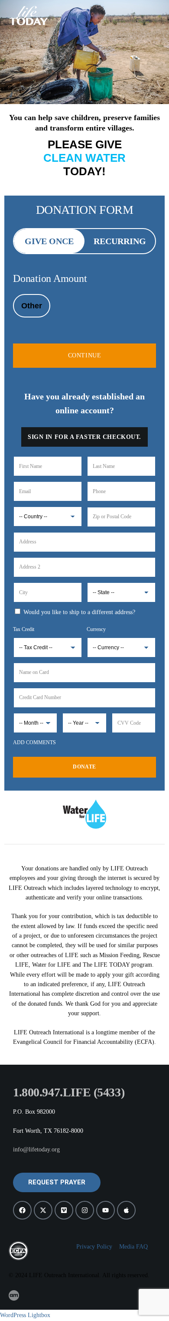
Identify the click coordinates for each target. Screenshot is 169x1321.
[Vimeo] (64, 1210)
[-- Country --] (47, 516)
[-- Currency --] (121, 641)
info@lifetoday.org (36, 1149)
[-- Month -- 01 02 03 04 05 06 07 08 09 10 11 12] (35, 723)
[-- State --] (121, 592)
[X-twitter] (43, 1210)
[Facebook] (22, 1210)
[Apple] (126, 1210)
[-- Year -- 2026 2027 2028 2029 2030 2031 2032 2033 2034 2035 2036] (84, 723)
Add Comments (34, 742)
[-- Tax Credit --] (47, 641)
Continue (84, 355)
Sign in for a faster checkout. (84, 437)
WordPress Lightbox (25, 1315)
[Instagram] (84, 1210)
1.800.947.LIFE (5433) (68, 1092)
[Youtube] (105, 1210)
